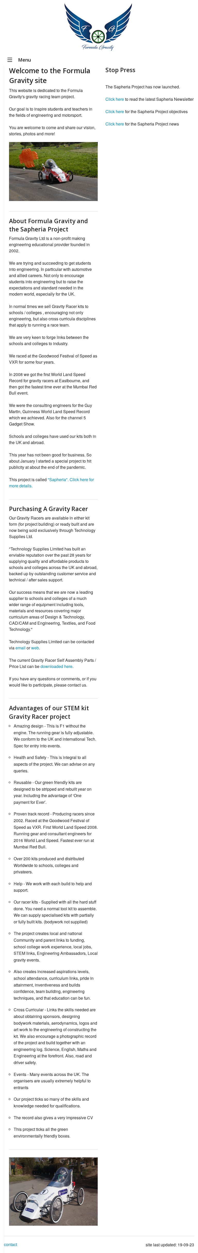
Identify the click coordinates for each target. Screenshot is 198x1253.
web (35, 648)
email (20, 648)
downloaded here (56, 666)
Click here (114, 99)
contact (10, 1244)
